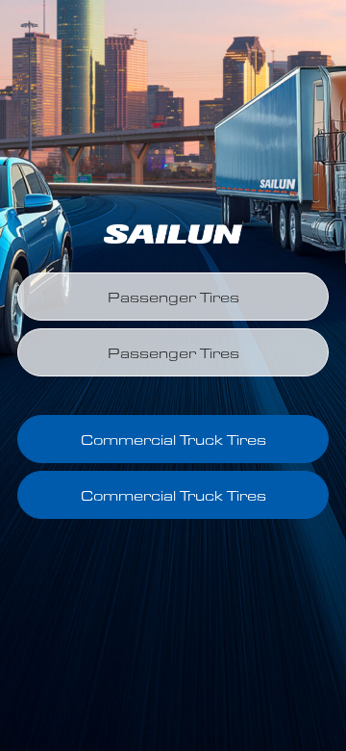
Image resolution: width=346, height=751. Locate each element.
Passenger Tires (173, 297)
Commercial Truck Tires (173, 439)
